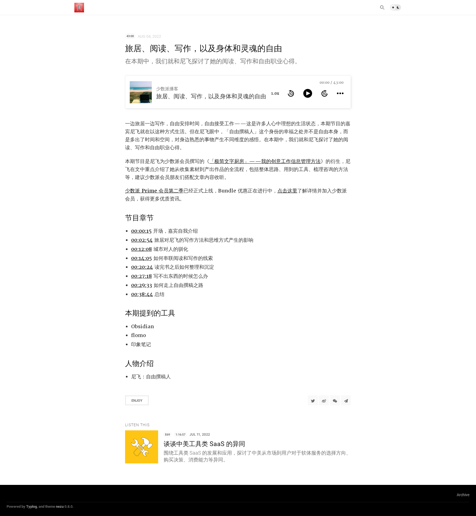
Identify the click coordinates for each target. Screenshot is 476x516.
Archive (463, 494)
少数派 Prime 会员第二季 (154, 191)
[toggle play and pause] (308, 93)
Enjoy (136, 400)
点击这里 (287, 191)
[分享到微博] (324, 400)
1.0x (275, 93)
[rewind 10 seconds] (291, 93)
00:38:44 (142, 294)
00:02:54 (142, 240)
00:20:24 (142, 267)
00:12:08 (141, 249)
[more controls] (340, 93)
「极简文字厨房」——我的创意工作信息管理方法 (265, 161)
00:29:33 (141, 285)
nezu (60, 506)
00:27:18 (141, 276)
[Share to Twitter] (313, 400)
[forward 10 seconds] (324, 93)
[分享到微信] (335, 400)
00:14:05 (141, 258)
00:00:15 (141, 231)
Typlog (31, 506)
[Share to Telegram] (346, 400)
